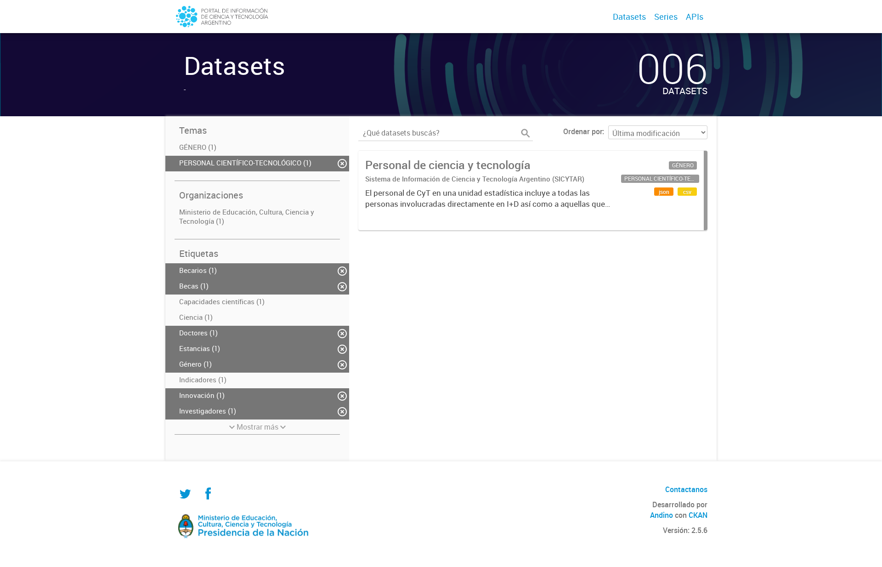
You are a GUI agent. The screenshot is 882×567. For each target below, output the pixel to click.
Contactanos (686, 489)
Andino (661, 515)
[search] (525, 133)
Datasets (629, 16)
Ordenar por (582, 131)
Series (666, 16)
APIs (694, 16)
